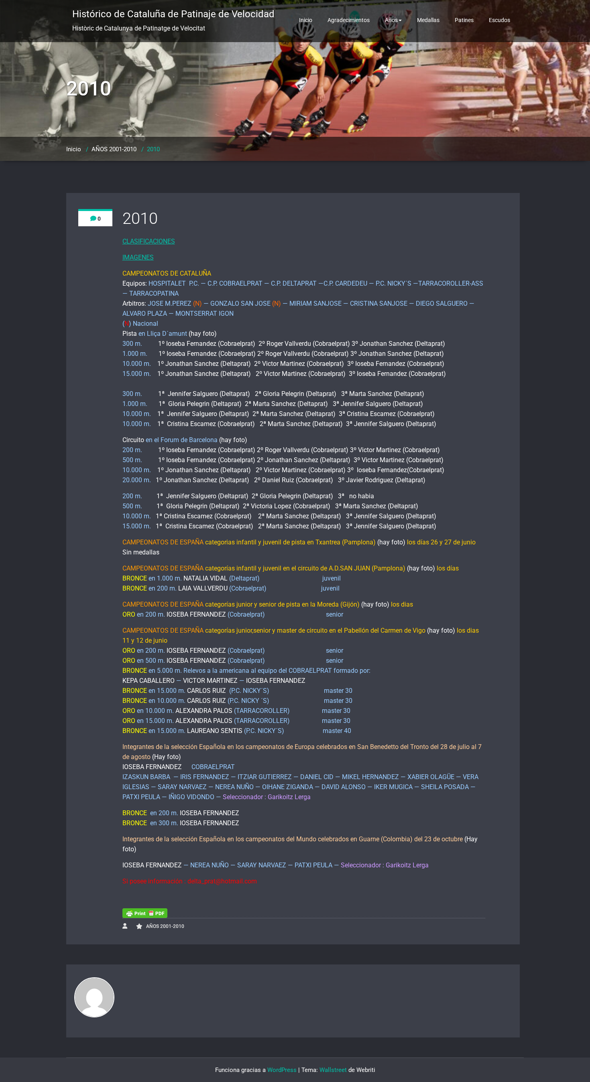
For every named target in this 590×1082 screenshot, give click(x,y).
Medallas (428, 20)
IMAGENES (138, 257)
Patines (464, 20)
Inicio (305, 20)
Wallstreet (333, 1070)
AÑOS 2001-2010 (114, 149)
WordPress (282, 1070)
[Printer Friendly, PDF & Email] (144, 913)
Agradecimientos (349, 20)
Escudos (499, 20)
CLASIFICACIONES (148, 241)
